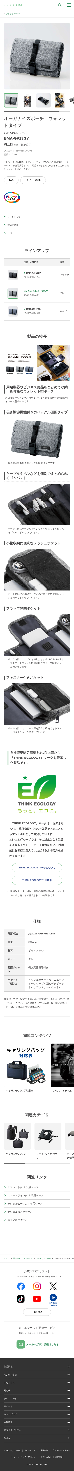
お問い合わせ (46, 1457)
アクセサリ (28, 1258)
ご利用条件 (43, 1450)
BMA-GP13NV (33, 309)
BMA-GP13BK (33, 272)
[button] (37, 1383)
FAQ (11, 180)
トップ (6, 1258)
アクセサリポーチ (13, 14)
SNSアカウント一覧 (12, 1451)
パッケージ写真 (33, 180)
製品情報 (16, 1258)
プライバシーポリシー (61, 1450)
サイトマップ (29, 1450)
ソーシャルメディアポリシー (25, 1457)
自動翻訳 (59, 1457)
